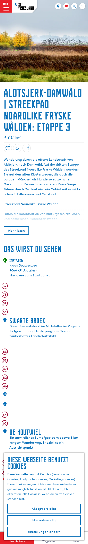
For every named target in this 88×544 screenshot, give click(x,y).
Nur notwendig (44, 520)
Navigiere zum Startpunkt (29, 275)
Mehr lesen (16, 230)
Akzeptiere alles (44, 509)
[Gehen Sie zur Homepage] (24, 6)
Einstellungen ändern (44, 532)
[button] (67, 250)
